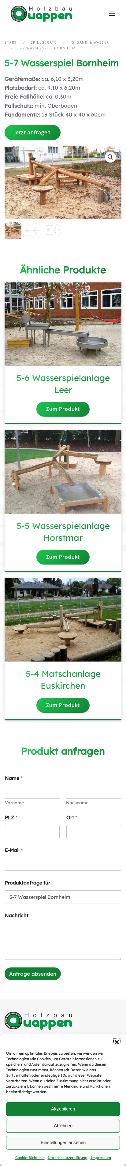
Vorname (14, 802)
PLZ (11, 817)
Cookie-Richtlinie (30, 1157)
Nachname (77, 802)
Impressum (101, 1157)
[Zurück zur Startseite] (42, 14)
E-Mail (14, 850)
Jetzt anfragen (32, 132)
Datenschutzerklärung (67, 1157)
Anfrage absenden (32, 973)
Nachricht (16, 915)
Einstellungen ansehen (63, 1142)
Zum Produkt (63, 409)
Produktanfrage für (27, 883)
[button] (117, 1042)
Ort (71, 817)
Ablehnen (63, 1125)
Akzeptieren (63, 1108)
